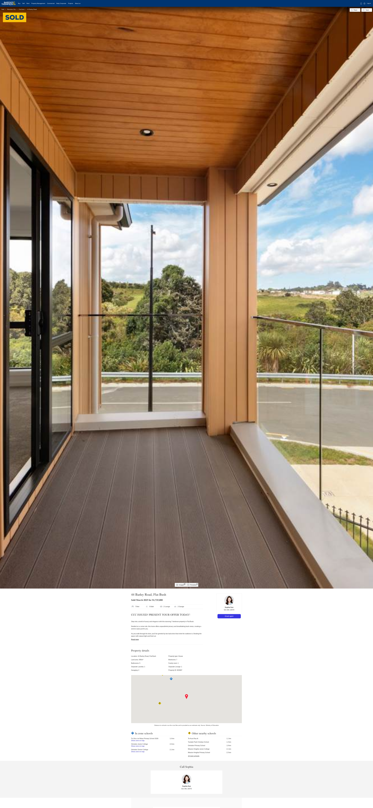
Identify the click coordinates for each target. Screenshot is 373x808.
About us (77, 3)
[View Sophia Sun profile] (229, 600)
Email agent (229, 616)
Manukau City (11, 9)
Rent (28, 3)
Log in (369, 3)
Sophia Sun (229, 607)
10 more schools (193, 756)
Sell (23, 3)
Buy (19, 3)
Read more (135, 639)
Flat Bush (22, 9)
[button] (186, 696)
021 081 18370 (229, 610)
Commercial (50, 3)
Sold (2, 9)
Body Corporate (61, 3)
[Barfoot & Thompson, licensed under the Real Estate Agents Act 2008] (8, 2)
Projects (70, 3)
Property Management (38, 3)
